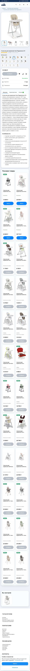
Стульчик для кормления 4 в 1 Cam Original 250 (21, 569)
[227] (10, 57)
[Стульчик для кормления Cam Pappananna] (7, 600)
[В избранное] (19, 73)
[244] (21, 61)
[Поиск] (16, 4)
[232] (2, 57)
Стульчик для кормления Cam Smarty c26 (20, 363)
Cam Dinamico (5, 645)
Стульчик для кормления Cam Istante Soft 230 (6, 260)
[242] (13, 61)
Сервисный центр (6, 636)
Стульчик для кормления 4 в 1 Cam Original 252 (21, 535)
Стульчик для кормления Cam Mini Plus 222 (21, 260)
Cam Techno (4, 648)
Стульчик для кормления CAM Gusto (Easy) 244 (21, 294)
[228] (21, 57)
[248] (6, 65)
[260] (10, 65)
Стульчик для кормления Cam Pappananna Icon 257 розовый (8, 397)
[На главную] (3, 4)
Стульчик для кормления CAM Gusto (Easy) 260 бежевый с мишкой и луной (21, 466)
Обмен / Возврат (5, 633)
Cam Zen (4, 649)
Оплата (3, 631)
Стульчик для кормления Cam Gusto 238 (8, 294)
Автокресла (5, 618)
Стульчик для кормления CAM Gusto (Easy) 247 (8, 466)
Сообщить (9, 73)
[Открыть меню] (27, 4)
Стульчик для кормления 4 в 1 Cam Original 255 (21, 500)
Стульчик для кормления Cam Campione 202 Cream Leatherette (8, 432)
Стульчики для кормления (12, 8)
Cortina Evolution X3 (6, 644)
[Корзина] (23, 4)
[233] (17, 57)
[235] (2, 61)
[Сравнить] (22, 73)
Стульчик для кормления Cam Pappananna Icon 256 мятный (21, 397)
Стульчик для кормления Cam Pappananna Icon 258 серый (8, 191)
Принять (15, 663)
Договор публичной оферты (8, 634)
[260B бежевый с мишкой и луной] (17, 65)
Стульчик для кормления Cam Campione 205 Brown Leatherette (21, 432)
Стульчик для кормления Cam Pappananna (12, 9)
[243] (17, 61)
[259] (13, 65)
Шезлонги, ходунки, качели (8, 620)
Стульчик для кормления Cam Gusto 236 (21, 191)
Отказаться (15, 667)
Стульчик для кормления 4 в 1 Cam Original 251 (8, 569)
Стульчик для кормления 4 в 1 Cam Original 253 (21, 225)
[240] (6, 61)
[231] (13, 57)
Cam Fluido (4, 647)
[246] (25, 61)
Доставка (4, 629)
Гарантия (4, 630)
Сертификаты (5, 635)
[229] (25, 57)
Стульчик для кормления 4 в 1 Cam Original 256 (8, 500)
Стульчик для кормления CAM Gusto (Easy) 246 (21, 328)
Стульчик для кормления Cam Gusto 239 (8, 363)
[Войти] (19, 4)
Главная (4, 8)
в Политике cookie (19, 660)
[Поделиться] (26, 73)
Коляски (4, 617)
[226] (6, 57)
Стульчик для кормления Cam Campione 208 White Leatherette (7, 225)
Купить (8, 203)
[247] (2, 65)
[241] (10, 61)
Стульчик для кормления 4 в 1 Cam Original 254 (8, 535)
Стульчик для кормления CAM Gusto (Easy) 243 (8, 328)
